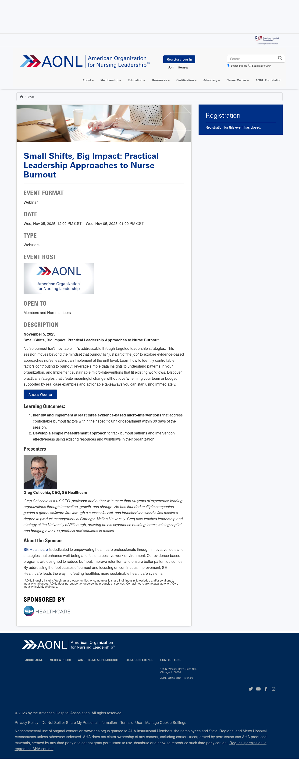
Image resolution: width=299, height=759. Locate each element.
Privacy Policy (26, 722)
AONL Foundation (268, 80)
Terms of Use (131, 722)
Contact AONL (170, 660)
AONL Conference (139, 660)
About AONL (34, 660)
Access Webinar (40, 394)
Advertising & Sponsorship (98, 660)
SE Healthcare (36, 549)
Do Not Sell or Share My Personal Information (79, 722)
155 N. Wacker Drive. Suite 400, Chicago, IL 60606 (178, 670)
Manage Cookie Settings (165, 722)
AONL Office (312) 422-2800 (176, 677)
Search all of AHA (261, 65)
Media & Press (60, 660)
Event (31, 96)
